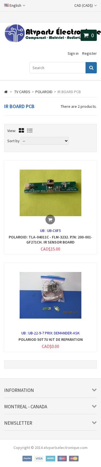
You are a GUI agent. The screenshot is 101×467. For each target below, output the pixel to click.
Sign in (73, 53)
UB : (43, 230)
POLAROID (43, 91)
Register (89, 53)
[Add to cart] (50, 219)
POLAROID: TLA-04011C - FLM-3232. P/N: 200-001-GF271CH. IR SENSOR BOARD (50, 239)
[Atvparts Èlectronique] (52, 40)
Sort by (13, 140)
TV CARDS (22, 91)
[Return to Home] (6, 91)
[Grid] (21, 130)
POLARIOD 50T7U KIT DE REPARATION (51, 339)
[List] (30, 130)
